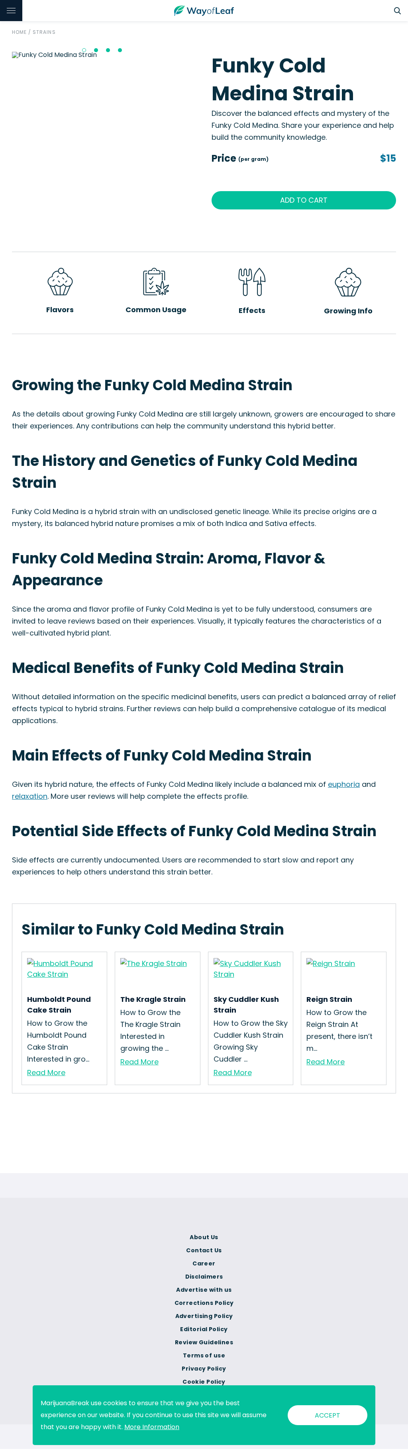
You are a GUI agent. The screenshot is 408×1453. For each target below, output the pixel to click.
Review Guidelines (204, 1342)
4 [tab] (120, 50)
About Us (204, 1237)
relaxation (29, 796)
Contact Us (204, 1250)
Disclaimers (204, 1277)
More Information (151, 1426)
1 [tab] (84, 50)
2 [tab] (96, 50)
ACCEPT (327, 1415)
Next (202, 55)
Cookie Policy (204, 1382)
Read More (46, 1073)
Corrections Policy (204, 1303)
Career (204, 1263)
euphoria (344, 784)
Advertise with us (203, 1290)
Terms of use (204, 1355)
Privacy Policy (204, 1369)
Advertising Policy (204, 1316)
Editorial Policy (204, 1329)
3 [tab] (108, 50)
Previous (6, 55)
